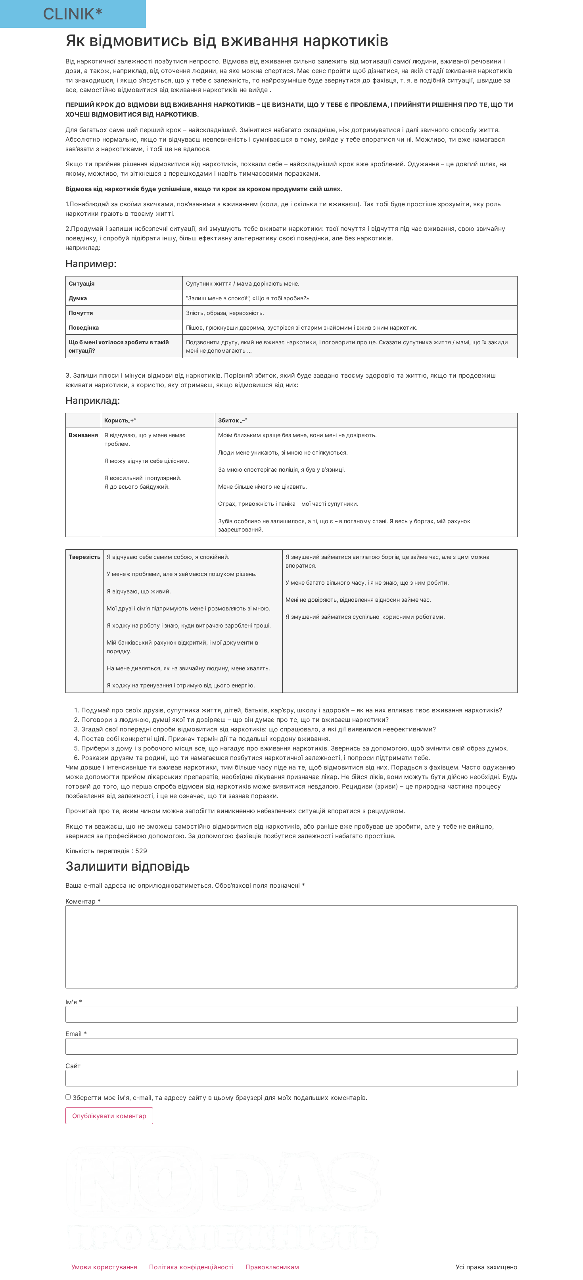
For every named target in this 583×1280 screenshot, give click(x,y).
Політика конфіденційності (191, 1267)
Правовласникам (272, 1267)
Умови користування (104, 1267)
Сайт (73, 1066)
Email (76, 1034)
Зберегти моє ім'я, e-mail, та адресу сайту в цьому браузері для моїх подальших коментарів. (220, 1097)
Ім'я (73, 1002)
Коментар (83, 901)
